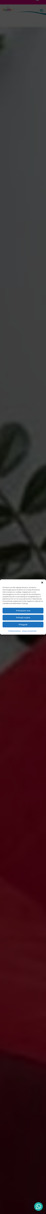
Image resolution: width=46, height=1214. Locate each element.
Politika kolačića (14, 631)
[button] (42, 582)
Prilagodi (23, 624)
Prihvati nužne (23, 617)
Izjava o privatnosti (29, 631)
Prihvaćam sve (23, 610)
